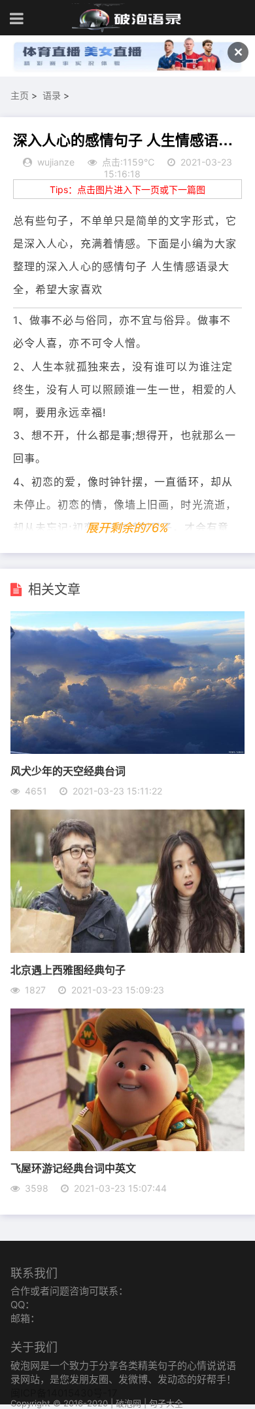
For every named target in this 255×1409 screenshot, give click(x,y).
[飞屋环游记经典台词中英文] (127, 1147)
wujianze (56, 162)
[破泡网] (127, 18)
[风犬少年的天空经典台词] (127, 750)
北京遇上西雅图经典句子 (68, 969)
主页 (19, 95)
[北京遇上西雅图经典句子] (127, 948)
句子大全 (166, 1403)
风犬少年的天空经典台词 (68, 770)
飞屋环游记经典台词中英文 (73, 1167)
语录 (51, 95)
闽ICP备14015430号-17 (64, 1393)
